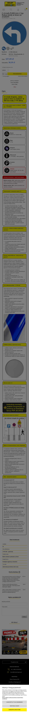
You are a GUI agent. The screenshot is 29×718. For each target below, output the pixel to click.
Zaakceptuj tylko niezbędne (14, 702)
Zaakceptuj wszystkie (14, 709)
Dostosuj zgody (14, 705)
